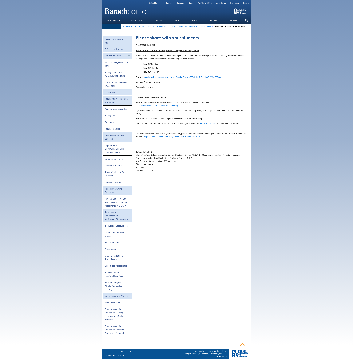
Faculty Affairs (111, 115)
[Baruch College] (127, 11)
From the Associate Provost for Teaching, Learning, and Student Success (171, 26)
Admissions (136, 20)
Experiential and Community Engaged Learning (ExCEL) (114, 149)
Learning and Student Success (114, 137)
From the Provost (112, 302)
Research (109, 122)
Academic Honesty (113, 165)
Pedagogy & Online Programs (113, 190)
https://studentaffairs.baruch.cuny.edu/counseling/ (157, 105)
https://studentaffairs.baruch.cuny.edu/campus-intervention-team (172, 136)
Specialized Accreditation (116, 265)
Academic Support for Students (114, 174)
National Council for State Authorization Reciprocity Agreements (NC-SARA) (116, 202)
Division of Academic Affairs (114, 41)
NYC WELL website (207, 123)
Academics (158, 20)
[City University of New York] (240, 11)
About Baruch (113, 20)
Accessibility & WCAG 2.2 (115, 355)
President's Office (204, 3)
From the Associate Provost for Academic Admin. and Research (114, 329)
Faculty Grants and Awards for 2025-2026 (115, 74)
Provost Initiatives (113, 55)
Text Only (141, 351)
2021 (209, 26)
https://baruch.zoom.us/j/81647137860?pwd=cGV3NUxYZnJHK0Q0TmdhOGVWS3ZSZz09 (181, 77)
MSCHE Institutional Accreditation (114, 257)
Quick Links (154, 3)
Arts (177, 20)
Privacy (133, 351)
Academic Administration (116, 108)
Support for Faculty (113, 182)
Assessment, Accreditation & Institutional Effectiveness (116, 215)
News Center (221, 3)
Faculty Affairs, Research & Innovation (116, 100)
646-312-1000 (221, 356)
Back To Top (242, 344)
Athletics (194, 20)
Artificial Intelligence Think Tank (116, 64)
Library (190, 3)
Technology (234, 3)
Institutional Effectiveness (116, 225)
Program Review (112, 242)
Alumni (233, 20)
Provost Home (129, 26)
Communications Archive (116, 295)
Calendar (169, 3)
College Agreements (114, 158)
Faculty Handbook (113, 128)
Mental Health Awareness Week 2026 (116, 84)
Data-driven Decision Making (114, 234)
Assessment (110, 249)
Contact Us (109, 351)
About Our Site (122, 351)
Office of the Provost (114, 49)
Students (214, 20)
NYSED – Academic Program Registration (114, 274)
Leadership (110, 92)
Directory (180, 3)
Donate (246, 3)
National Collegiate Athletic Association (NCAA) (113, 286)
